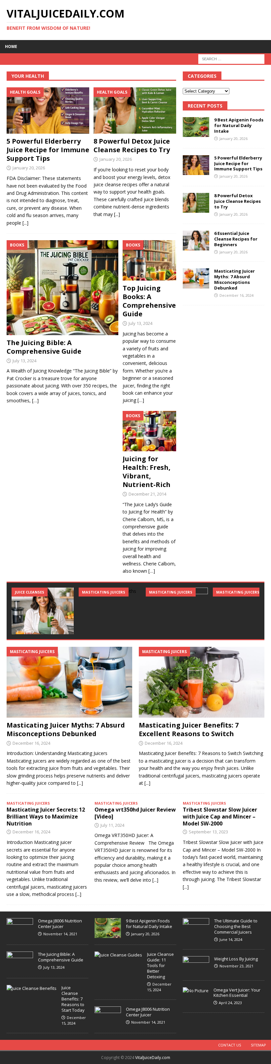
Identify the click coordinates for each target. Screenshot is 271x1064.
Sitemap (258, 1044)
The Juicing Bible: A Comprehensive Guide (44, 347)
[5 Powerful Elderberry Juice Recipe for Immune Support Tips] (48, 110)
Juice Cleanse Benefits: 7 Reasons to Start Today (73, 999)
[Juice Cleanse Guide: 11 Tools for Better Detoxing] (118, 955)
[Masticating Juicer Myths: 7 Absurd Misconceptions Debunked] (196, 278)
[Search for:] (231, 58)
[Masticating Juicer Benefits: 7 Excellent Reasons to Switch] (177, 611)
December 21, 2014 (147, 494)
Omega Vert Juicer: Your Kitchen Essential (236, 992)
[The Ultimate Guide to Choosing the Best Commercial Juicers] (196, 927)
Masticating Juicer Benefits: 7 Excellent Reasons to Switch (189, 729)
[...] (25, 223)
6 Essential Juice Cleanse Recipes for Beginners (235, 238)
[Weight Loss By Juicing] (196, 965)
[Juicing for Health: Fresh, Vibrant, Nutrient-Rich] (149, 431)
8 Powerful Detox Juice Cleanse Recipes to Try (132, 145)
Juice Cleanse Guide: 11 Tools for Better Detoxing (160, 965)
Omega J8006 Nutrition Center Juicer (60, 923)
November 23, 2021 (236, 965)
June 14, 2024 (230, 939)
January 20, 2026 (29, 168)
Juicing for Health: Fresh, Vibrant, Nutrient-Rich (147, 471)
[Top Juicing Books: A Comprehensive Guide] (149, 260)
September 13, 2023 (208, 832)
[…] (35, 400)
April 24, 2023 (230, 1002)
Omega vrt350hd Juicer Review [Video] (135, 813)
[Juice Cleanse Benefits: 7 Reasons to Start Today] (32, 988)
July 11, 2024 (112, 825)
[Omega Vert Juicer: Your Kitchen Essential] (196, 990)
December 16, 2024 (236, 295)
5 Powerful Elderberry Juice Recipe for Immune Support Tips (48, 150)
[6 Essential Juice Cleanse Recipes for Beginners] (196, 240)
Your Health (28, 76)
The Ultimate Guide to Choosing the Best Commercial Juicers (235, 926)
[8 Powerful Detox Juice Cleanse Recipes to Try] (135, 110)
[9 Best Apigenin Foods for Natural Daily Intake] (196, 127)
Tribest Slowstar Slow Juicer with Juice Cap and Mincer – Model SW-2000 (220, 816)
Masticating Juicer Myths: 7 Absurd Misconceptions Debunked (234, 279)
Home (11, 46)
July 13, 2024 (24, 361)
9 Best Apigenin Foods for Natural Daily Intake (238, 125)
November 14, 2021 (60, 933)
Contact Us (229, 1044)
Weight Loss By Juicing (236, 959)
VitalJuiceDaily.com (152, 1057)
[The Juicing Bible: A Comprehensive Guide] (62, 287)
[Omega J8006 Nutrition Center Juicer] (20, 928)
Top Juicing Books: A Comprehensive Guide (149, 301)
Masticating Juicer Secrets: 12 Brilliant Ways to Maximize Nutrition (46, 816)
